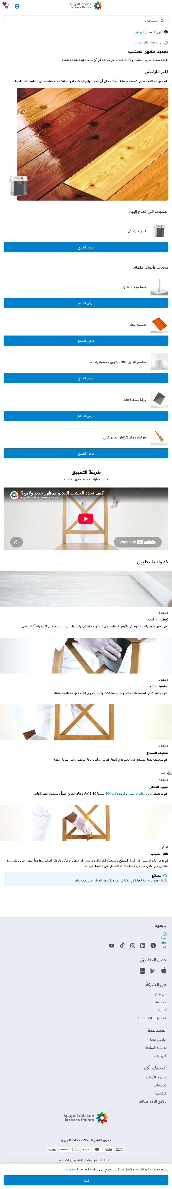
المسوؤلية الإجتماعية (152, 1018)
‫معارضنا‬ (161, 1002)
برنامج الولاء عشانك (153, 1101)
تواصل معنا (158, 1040)
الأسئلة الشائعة (156, 1048)
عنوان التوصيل (148, 32)
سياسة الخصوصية (100, 1160)
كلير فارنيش (137, 231)
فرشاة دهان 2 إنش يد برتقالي (124, 437)
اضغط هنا (70, 1169)
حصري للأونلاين (156, 1077)
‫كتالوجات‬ (160, 1085)
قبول (86, 1180)
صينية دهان (137, 324)
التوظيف (160, 1056)
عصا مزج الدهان (134, 287)
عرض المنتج (86, 247)
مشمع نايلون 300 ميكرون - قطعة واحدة (118, 362)
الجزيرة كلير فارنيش (140, 793)
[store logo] (86, 6)
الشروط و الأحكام (71, 1160)
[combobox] (86, 20)
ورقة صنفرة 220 (134, 400)
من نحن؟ (160, 994)
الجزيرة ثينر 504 (115, 793)
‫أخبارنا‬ (162, 1010)
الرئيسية (161, 1093)
